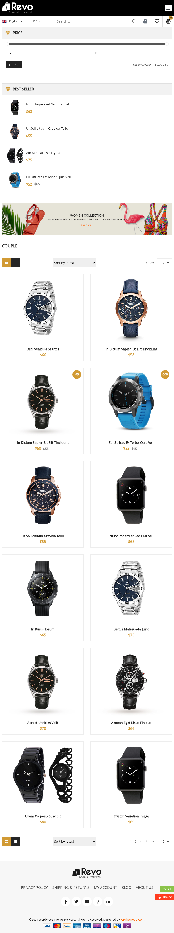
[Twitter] (76, 901)
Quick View (42, 299)
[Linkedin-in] (108, 901)
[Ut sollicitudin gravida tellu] (15, 132)
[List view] (15, 262)
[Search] (134, 21)
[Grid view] (6, 262)
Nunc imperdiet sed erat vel (47, 104)
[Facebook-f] (65, 901)
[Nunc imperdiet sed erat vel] (15, 107)
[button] (168, 8)
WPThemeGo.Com (132, 919)
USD (34, 21)
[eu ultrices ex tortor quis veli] (15, 180)
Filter (14, 65)
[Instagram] (97, 901)
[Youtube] (87, 901)
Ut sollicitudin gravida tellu (47, 128)
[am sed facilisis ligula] (15, 156)
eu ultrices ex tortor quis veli (48, 177)
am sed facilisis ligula (43, 152)
